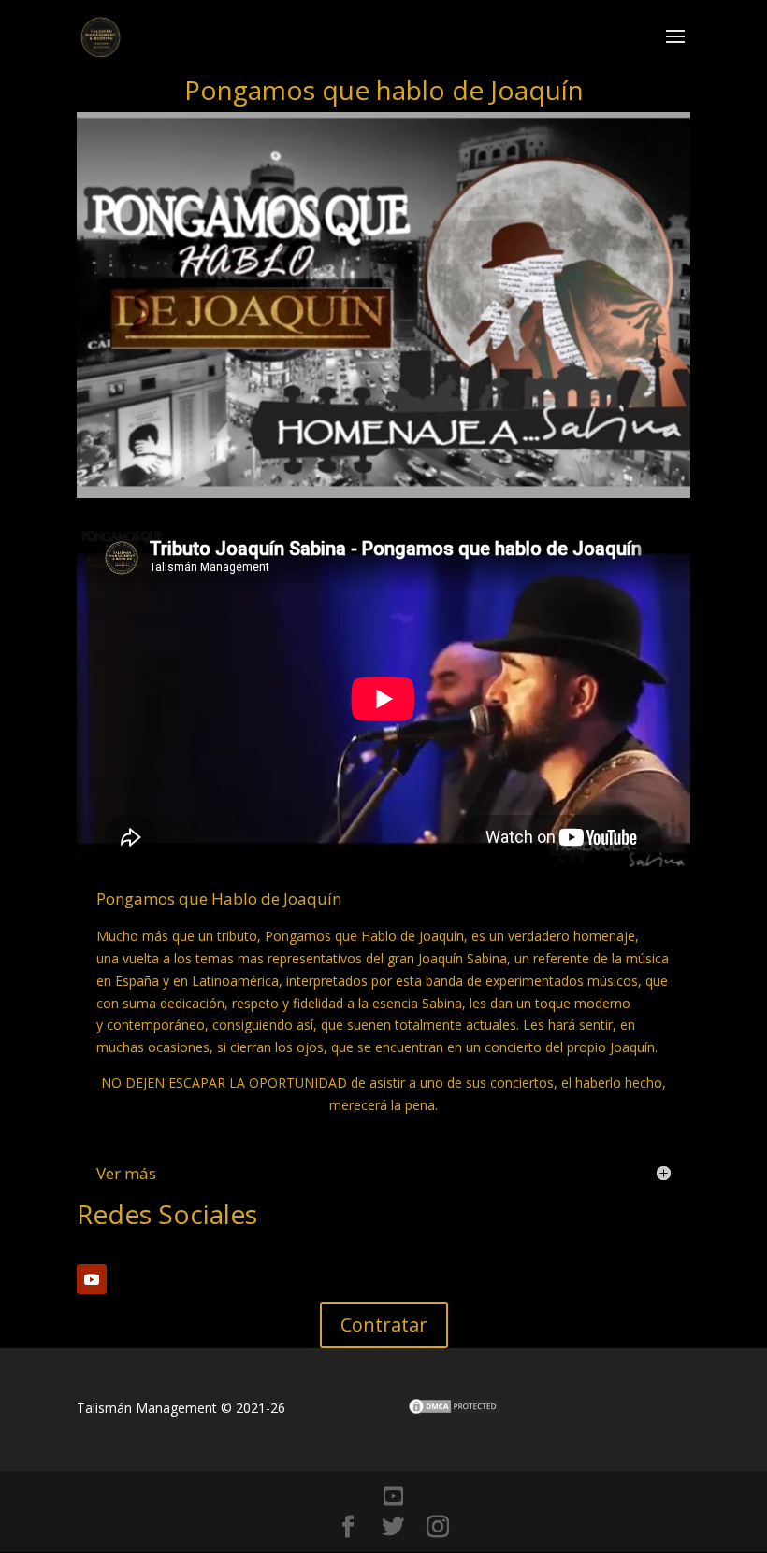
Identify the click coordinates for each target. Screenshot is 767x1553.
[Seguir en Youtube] (92, 1279)
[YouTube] (393, 1496)
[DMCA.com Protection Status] (453, 1410)
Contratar (383, 1324)
